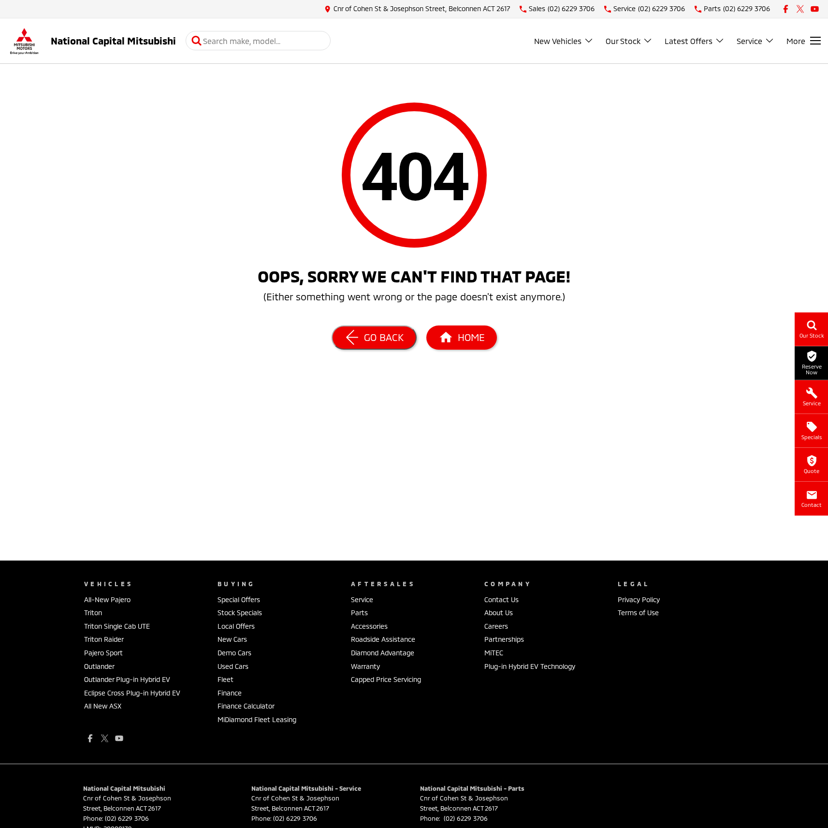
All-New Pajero (107, 599)
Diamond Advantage (382, 653)
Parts (359, 612)
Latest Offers (688, 40)
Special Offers (239, 599)
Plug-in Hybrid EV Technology (529, 666)
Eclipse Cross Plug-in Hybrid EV (132, 693)
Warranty (365, 666)
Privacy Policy (639, 599)
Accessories (369, 626)
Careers (496, 626)
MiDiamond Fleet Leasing (257, 719)
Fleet (225, 679)
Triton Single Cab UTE (117, 626)
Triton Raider (104, 639)
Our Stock (623, 40)
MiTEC (493, 653)
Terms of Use (638, 612)
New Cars (232, 639)
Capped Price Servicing (386, 679)
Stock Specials (240, 612)
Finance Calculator (246, 706)
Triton (93, 612)
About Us (498, 612)
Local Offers (236, 626)
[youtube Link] (815, 9)
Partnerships (504, 639)
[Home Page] (24, 41)
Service (749, 40)
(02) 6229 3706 (127, 818)
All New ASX (102, 706)
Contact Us (501, 599)
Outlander (99, 666)
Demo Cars (234, 653)
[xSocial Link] (800, 9)
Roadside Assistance (383, 639)
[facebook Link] (786, 9)
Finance (230, 693)
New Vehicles (557, 40)
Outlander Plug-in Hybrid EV (127, 679)
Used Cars (233, 666)
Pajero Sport (103, 653)
